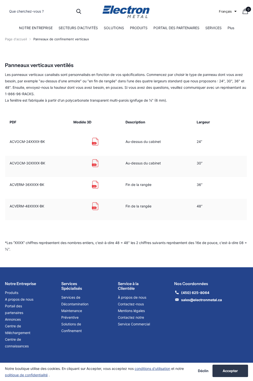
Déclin (203, 371)
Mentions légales (132, 311)
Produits (11, 293)
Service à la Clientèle (128, 286)
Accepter (230, 371)
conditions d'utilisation (152, 368)
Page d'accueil (16, 39)
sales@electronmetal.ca (201, 300)
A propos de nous (19, 299)
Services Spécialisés (71, 286)
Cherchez (78, 11)
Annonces (13, 319)
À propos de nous (132, 297)
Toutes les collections (36, 28)
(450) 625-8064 (195, 293)
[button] (228, 11)
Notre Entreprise (20, 283)
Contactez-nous (131, 304)
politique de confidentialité (26, 375)
